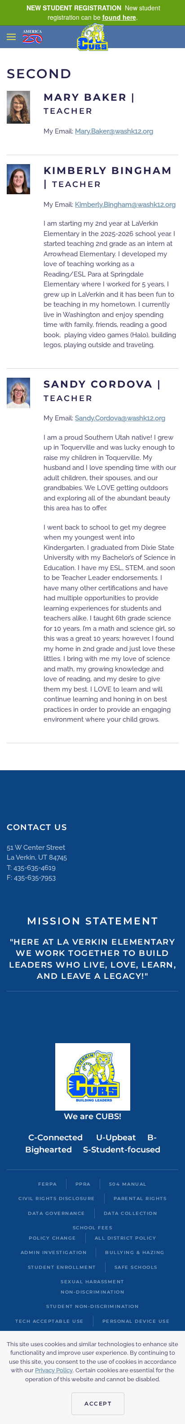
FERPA (47, 1184)
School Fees (93, 1228)
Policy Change (52, 1238)
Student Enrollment (62, 1267)
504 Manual (128, 1184)
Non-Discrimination (92, 1292)
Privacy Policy (54, 1370)
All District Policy (126, 1238)
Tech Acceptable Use (49, 1321)
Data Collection (131, 1213)
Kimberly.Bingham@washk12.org (125, 205)
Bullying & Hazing (135, 1252)
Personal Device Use (136, 1321)
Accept (97, 1403)
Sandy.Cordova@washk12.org (120, 418)
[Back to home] (93, 36)
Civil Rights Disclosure (56, 1198)
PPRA (83, 1184)
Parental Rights (140, 1198)
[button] (11, 37)
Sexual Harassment (92, 1282)
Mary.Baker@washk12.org (114, 131)
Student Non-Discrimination (92, 1306)
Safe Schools (136, 1267)
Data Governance (56, 1213)
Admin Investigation (54, 1252)
